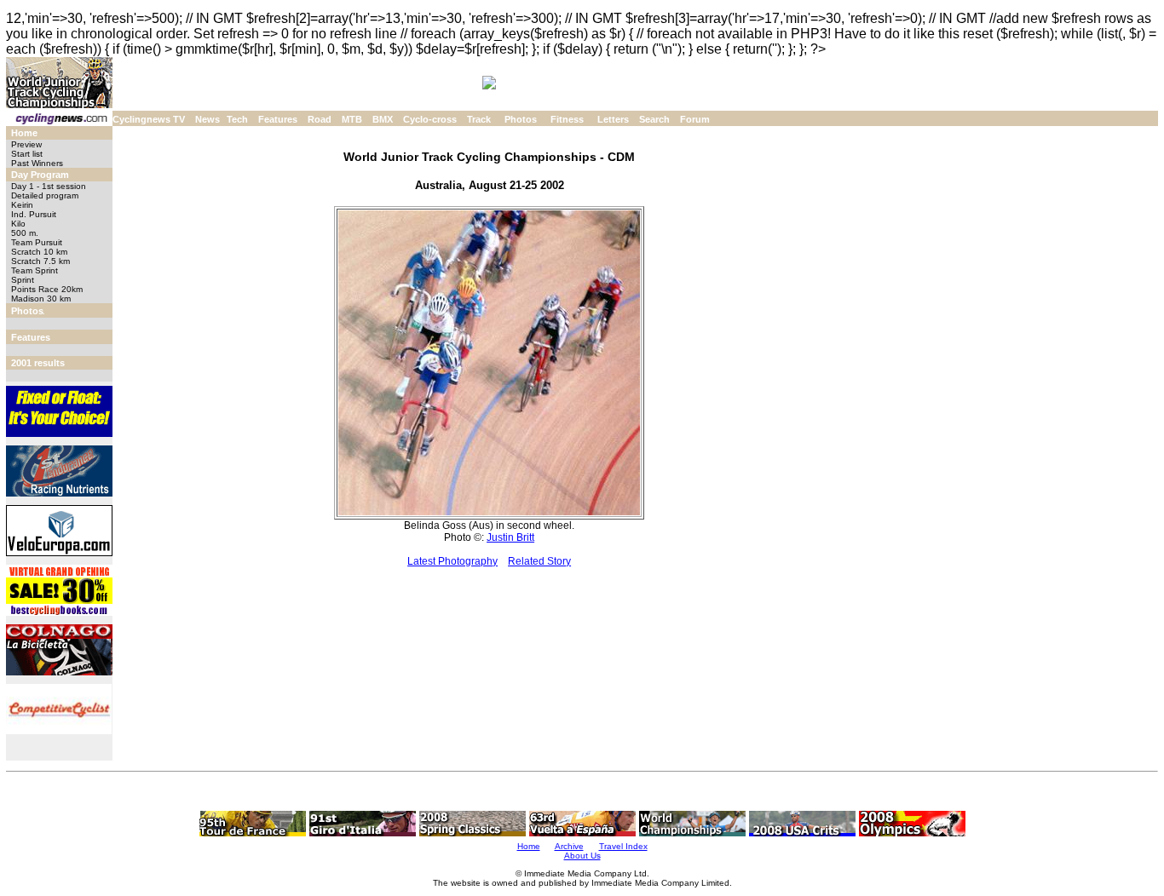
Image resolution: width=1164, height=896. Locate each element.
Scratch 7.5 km (40, 261)
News (207, 119)
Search (654, 119)
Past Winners (37, 163)
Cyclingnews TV (148, 119)
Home (24, 133)
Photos (520, 119)
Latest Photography (452, 561)
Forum (695, 119)
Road (319, 119)
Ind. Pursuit (33, 214)
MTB (352, 119)
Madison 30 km (41, 298)
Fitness (567, 119)
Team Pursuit (36, 242)
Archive (569, 846)
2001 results (38, 363)
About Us (582, 855)
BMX (382, 119)
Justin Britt (510, 537)
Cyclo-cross (430, 119)
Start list (27, 153)
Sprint (22, 279)
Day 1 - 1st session (48, 186)
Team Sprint (34, 270)
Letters (613, 119)
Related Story (539, 561)
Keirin (22, 205)
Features (277, 119)
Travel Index (623, 846)
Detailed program (44, 195)
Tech (237, 119)
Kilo (18, 223)
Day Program (40, 174)
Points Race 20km (47, 289)
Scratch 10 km (39, 251)
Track (479, 119)
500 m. (24, 233)
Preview (26, 144)
